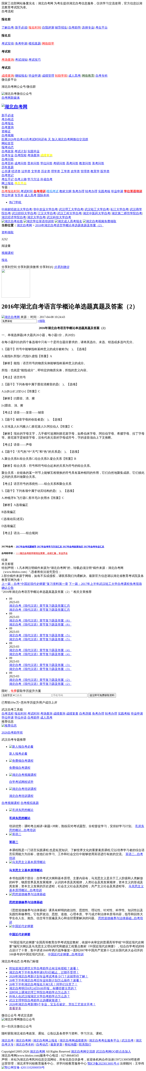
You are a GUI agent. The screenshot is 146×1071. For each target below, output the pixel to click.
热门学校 (15, 202)
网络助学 (48, 43)
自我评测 (48, 27)
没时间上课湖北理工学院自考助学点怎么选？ (39, 992)
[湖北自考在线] (12, 221)
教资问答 (85, 163)
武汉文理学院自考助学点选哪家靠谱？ (35, 1000)
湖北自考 (8, 1040)
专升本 (19, 195)
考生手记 (8, 179)
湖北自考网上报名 (45, 1040)
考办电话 (8, 119)
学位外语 (20, 717)
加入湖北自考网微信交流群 (70, 139)
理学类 (55, 171)
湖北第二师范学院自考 (127, 213)
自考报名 (8, 123)
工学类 (65, 171)
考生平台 (101, 27)
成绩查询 (8, 75)
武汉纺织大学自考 (24, 213)
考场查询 (8, 59)
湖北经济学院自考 (14, 217)
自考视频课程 (11, 803)
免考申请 (21, 43)
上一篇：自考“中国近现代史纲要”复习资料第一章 (35, 583)
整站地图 (71, 1044)
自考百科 (8, 163)
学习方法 (33, 179)
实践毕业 (33, 151)
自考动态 (42, 1044)
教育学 (95, 171)
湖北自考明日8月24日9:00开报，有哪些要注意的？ (43, 988)
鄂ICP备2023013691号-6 (103, 1063)
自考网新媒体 (11, 97)
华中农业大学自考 (45, 209)
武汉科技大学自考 (59, 217)
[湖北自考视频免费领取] (99, 221)
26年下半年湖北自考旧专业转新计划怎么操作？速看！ (45, 980)
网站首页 (8, 143)
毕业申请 (35, 75)
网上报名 (8, 183)
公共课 (6, 171)
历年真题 (8, 167)
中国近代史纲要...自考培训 (66, 954)
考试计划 (20, 151)
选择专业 (88, 27)
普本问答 (33, 163)
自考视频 (8, 135)
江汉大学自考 (47, 213)
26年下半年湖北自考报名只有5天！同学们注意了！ (43, 984)
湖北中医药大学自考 (96, 213)
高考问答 (72, 163)
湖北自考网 (24, 225)
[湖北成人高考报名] (68, 221)
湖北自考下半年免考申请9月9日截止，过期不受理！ (44, 972)
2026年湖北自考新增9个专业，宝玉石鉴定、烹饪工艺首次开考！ (52, 1004)
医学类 (105, 171)
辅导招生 (61, 27)
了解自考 (8, 27)
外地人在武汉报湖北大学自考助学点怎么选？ (39, 996)
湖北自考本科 (25, 1044)
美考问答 (98, 163)
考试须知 (21, 59)
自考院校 (20, 155)
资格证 (6, 131)
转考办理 (91, 191)
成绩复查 (72, 713)
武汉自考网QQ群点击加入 (113, 1051)
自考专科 (101, 75)
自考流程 (8, 713)
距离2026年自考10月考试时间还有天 (27, 139)
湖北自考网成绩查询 (73, 1040)
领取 (41, 321)
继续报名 (21, 75)
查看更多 (15, 1008)
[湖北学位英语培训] (39, 221)
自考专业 (8, 155)
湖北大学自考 (36, 217)
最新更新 (56, 1044)
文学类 (35, 171)
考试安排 (8, 43)
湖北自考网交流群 (83, 1051)
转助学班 (61, 75)
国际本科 (43, 195)
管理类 (85, 171)
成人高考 (74, 75)
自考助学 (74, 27)
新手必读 (21, 27)
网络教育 (88, 75)
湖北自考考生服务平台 (104, 1040)
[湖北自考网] (14, 106)
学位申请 (8, 195)
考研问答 (59, 163)
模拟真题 (35, 43)
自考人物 (20, 179)
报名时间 (35, 27)
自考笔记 (8, 175)
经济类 (16, 171)
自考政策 (8, 151)
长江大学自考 (119, 209)
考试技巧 (35, 59)
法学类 (25, 171)
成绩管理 (48, 75)
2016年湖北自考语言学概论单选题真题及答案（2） (69, 225)
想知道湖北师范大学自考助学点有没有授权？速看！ (44, 968)
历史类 (45, 171)
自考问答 (8, 159)
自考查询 (8, 127)
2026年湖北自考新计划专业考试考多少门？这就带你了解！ (48, 976)
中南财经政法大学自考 (17, 209)
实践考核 (104, 191)
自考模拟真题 (30, 803)
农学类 (75, 171)
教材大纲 (65, 191)
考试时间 (27, 191)
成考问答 (20, 163)
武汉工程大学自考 (69, 213)
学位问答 (46, 163)
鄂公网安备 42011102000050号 (25, 1067)
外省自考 (46, 179)
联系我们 (85, 1044)
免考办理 (78, 191)
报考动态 (8, 147)
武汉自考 (127, 1040)
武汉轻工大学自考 (97, 209)
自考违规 (85, 713)
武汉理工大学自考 (71, 209)
